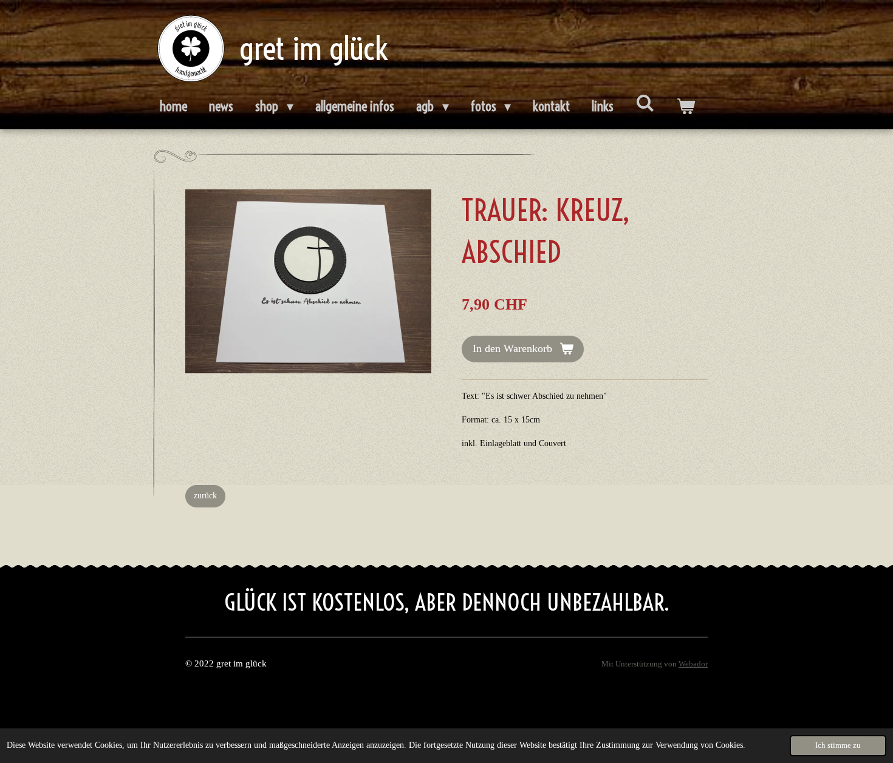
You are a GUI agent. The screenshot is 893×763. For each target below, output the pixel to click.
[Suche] (644, 103)
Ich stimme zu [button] (838, 745)
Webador (693, 664)
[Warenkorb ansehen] (685, 106)
